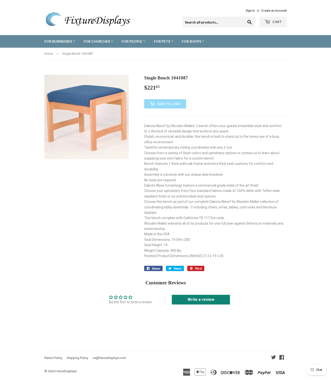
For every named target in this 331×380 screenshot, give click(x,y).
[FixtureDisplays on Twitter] (273, 358)
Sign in (250, 10)
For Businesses (58, 41)
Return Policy (53, 358)
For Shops (192, 41)
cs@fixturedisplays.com (109, 358)
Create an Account (274, 10)
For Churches (97, 41)
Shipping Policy (77, 358)
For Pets (162, 41)
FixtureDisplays (66, 371)
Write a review (201, 299)
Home (48, 53)
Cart (277, 22)
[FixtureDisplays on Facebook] (281, 358)
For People (132, 41)
